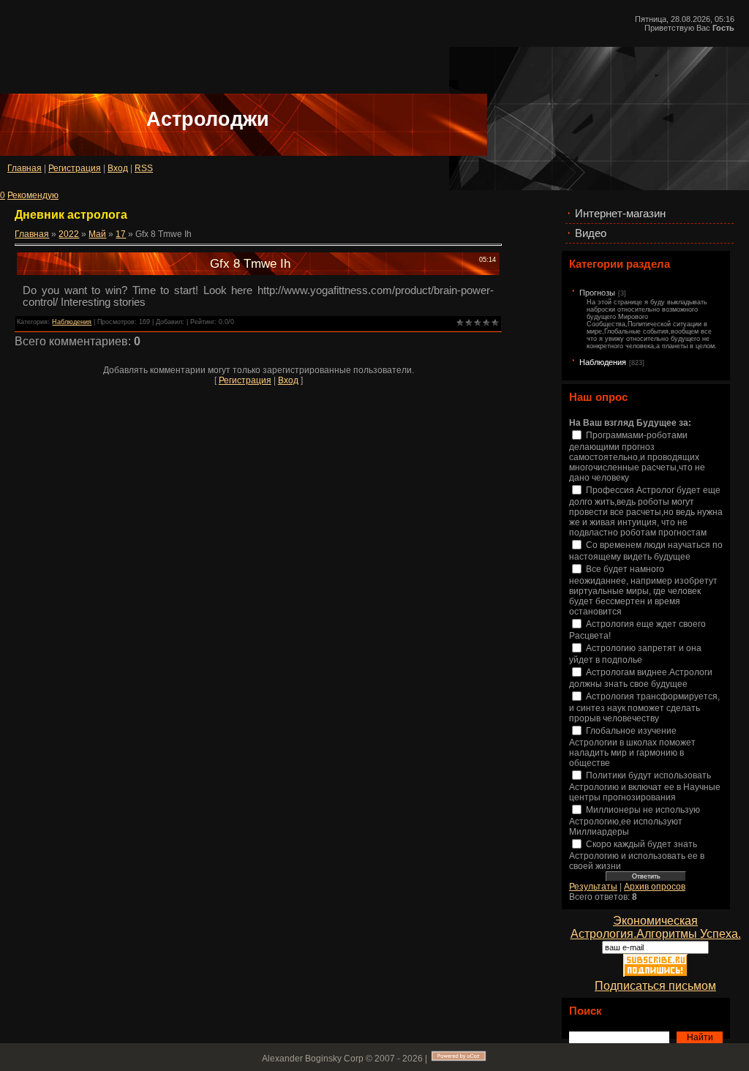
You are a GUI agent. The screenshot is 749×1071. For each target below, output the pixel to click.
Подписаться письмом (655, 986)
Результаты (593, 887)
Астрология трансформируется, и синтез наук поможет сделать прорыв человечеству (644, 707)
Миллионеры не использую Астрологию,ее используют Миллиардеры (634, 821)
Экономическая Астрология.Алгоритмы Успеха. (656, 927)
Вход (118, 168)
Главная (24, 168)
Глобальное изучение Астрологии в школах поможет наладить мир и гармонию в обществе (632, 747)
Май (97, 234)
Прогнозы (597, 292)
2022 (69, 234)
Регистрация (74, 168)
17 (121, 234)
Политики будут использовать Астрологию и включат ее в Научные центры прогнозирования (644, 786)
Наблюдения (602, 362)
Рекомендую (33, 195)
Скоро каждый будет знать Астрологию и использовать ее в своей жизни (636, 855)
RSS (144, 168)
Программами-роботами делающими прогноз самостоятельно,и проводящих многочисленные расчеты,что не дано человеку (637, 457)
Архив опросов (654, 887)
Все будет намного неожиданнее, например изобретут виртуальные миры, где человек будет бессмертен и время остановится (643, 590)
